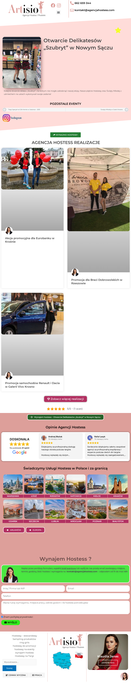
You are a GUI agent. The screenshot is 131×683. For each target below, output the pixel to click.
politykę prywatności (21, 617)
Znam (18, 617)
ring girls (24, 642)
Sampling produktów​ (24, 639)
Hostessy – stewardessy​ (24, 635)
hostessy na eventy (24, 649)
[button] (58, 12)
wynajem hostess (24, 652)
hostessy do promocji (24, 646)
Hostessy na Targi (24, 656)
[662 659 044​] (72, 3)
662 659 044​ (83, 3)
